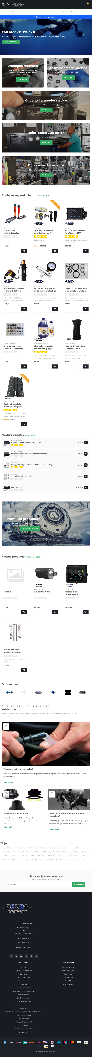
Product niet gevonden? (24, 1022)
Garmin (6, 851)
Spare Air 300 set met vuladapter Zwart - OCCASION (44, 233)
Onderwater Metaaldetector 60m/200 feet (11, 233)
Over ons (24, 967)
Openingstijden (24, 1019)
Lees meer (7, 783)
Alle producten (68, 984)
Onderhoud (25, 851)
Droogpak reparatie (24, 1001)
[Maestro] (65, 1042)
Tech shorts (75, 851)
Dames (44, 847)
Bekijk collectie (41, 196)
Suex (65, 851)
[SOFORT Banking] (32, 1042)
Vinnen (85, 851)
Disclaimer (23, 974)
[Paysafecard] (39, 1046)
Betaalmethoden (24, 977)
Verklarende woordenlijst (24, 1029)
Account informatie (68, 967)
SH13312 (7, 592)
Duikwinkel (24, 1025)
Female (76, 847)
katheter (84, 855)
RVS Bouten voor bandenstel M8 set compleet (12, 652)
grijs (76, 855)
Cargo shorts (33, 847)
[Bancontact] (79, 1042)
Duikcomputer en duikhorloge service (24, 991)
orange (6, 859)
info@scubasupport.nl (24, 947)
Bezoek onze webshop (30, 528)
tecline (43, 859)
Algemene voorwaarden (24, 971)
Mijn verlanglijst (68, 977)
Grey (15, 851)
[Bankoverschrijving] (12, 1042)
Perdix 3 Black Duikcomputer (72, 593)
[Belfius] (18, 1042)
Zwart (24, 855)
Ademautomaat (8, 847)
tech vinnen (34, 859)
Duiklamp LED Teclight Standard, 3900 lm (14, 289)
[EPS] (39, 1042)
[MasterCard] (72, 1042)
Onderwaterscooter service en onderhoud (23, 1005)
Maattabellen (23, 1032)
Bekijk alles (30, 435)
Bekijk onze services (11, 42)
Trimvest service (23, 1008)
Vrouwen (6, 855)
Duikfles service (23, 995)
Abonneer (80, 885)
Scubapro (46, 851)
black (40, 855)
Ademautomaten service (23, 988)
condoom (60, 855)
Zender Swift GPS (42, 592)
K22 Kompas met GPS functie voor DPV (75, 231)
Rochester (36, 851)
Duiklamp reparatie (23, 998)
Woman (16, 855)
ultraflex (67, 859)
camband (50, 855)
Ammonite (22, 847)
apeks (32, 855)
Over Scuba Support (24, 1015)
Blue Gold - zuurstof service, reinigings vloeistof (43, 349)
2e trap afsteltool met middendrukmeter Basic (46, 289)
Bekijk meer (23, 80)
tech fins (23, 859)
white (75, 859)
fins (69, 855)
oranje (14, 859)
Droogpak (54, 847)
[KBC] (59, 1042)
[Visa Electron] (53, 1046)
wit (82, 859)
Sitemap (24, 984)
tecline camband (55, 859)
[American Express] (5, 1042)
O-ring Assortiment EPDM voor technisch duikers (13, 349)
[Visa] (46, 1046)
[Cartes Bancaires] (25, 1042)
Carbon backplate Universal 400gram (12, 405)
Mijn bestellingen (68, 971)
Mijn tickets (68, 974)
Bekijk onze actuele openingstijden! (46, 17)
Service (56, 851)
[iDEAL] (52, 1042)
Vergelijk (68, 981)
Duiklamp (65, 847)
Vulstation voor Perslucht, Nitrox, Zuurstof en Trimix (23, 1012)
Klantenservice (24, 981)
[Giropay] (45, 1042)
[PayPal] (86, 1042)
